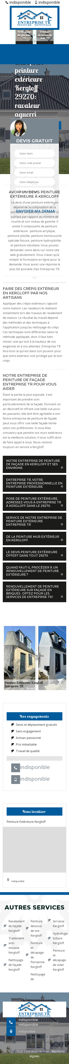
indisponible (19, 2)
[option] (24, 35)
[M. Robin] (34, 17)
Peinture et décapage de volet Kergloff (59, 960)
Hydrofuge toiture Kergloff (59, 938)
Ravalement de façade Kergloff (14, 926)
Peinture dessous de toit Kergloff (37, 928)
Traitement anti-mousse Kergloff (14, 945)
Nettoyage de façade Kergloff (14, 965)
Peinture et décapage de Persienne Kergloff (37, 955)
